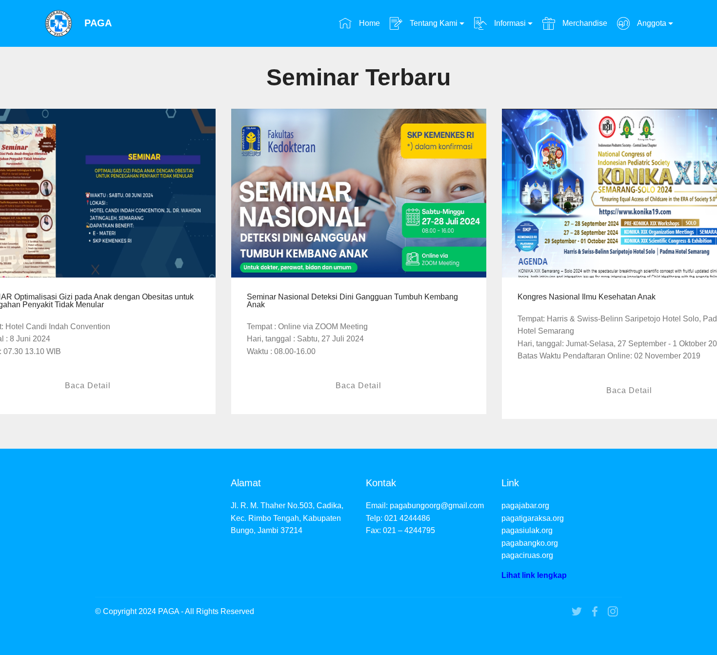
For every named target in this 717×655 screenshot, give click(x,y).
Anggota (650, 23)
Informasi (509, 23)
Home (368, 23)
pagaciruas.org (527, 555)
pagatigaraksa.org (532, 518)
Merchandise (583, 23)
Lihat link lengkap (534, 575)
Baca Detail (88, 385)
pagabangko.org (529, 543)
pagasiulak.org (527, 530)
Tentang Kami (433, 23)
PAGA (98, 23)
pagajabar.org (525, 505)
